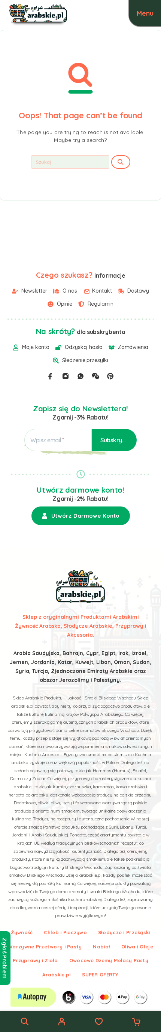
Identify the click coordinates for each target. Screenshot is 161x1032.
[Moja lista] (99, 1022)
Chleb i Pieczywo (65, 932)
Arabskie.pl (56, 975)
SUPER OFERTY (100, 975)
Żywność (22, 932)
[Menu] (145, 13)
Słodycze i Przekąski (124, 932)
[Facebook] (50, 376)
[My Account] (62, 1022)
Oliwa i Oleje (137, 947)
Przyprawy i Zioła (35, 960)
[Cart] (136, 1022)
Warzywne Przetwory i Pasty (45, 947)
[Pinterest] (110, 376)
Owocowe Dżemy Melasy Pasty (108, 960)
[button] (80, 515)
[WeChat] (95, 376)
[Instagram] (65, 376)
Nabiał (101, 947)
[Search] (25, 1021)
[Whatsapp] (80, 376)
